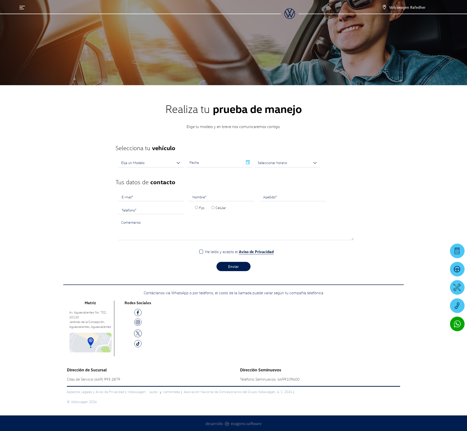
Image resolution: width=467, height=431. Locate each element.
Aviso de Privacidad (256, 251)
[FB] (138, 313)
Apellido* (270, 197)
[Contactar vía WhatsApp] (457, 324)
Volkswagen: (137, 392)
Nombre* (199, 197)
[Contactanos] (384, 7)
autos (154, 392)
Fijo (201, 207)
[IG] (138, 323)
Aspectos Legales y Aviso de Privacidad (95, 392)
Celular (221, 207)
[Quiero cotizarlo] (457, 251)
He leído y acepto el (239, 251)
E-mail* (127, 197)
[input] (214, 162)
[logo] (289, 17)
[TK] (138, 344)
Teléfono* (129, 210)
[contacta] (90, 342)
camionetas (171, 392)
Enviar (233, 266)
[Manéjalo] (457, 269)
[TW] (138, 333)
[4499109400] (457, 305)
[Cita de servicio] (457, 287)
